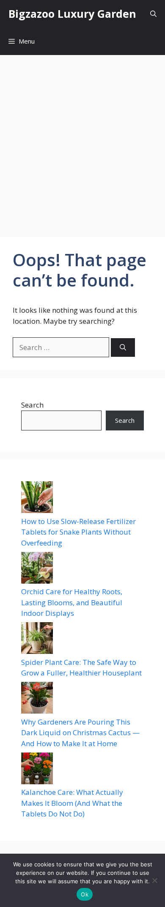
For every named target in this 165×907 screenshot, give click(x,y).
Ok (84, 894)
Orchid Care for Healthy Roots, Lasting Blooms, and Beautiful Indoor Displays (71, 602)
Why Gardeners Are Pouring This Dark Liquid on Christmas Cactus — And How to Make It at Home (80, 732)
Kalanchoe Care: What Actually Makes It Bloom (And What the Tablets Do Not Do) (72, 803)
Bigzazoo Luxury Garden (72, 13)
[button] (153, 14)
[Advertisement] (82, 141)
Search (32, 405)
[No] (154, 880)
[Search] (123, 347)
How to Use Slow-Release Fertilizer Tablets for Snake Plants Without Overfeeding (78, 532)
